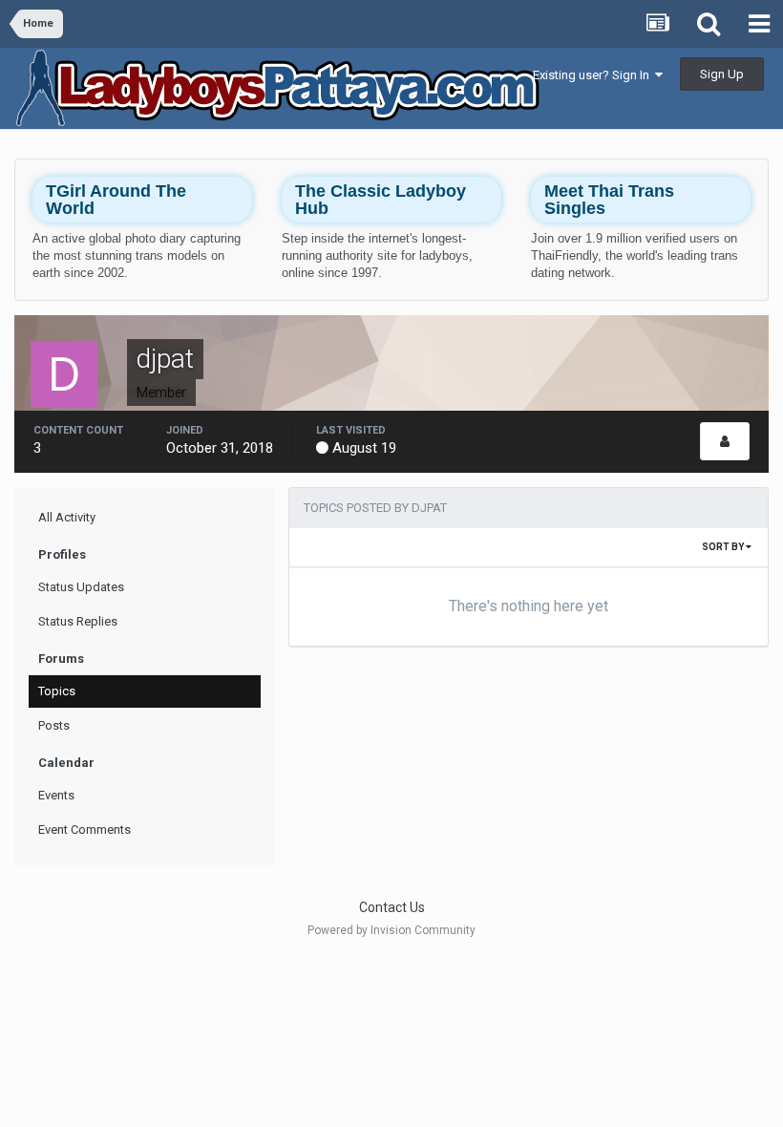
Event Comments (84, 829)
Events (56, 795)
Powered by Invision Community (391, 930)
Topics (56, 691)
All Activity (66, 517)
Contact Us (392, 907)
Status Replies (77, 621)
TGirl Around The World (116, 199)
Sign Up (722, 74)
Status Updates (81, 587)
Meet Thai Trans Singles (609, 199)
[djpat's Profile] (725, 441)
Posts (54, 725)
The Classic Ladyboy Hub (380, 199)
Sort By (724, 547)
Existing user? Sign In (594, 75)
